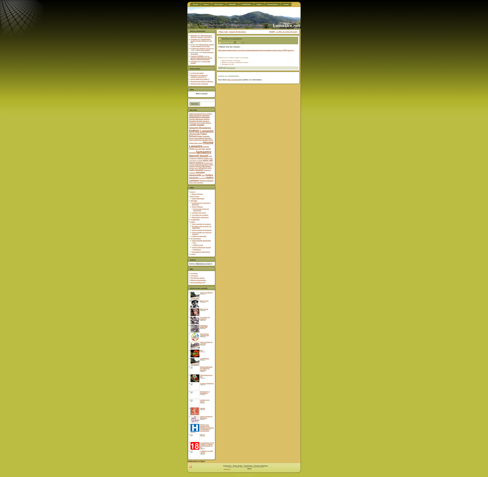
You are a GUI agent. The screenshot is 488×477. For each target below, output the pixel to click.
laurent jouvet (198, 155)
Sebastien (193, 35)
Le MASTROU (195, 219)
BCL (194, 243)
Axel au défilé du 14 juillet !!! (200, 79)
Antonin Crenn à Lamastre (199, 84)
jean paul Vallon (200, 149)
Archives (192, 264)
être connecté (232, 80)
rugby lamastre (196, 170)
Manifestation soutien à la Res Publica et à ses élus (201, 41)
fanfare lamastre (203, 136)
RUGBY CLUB (198, 245)
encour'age (194, 134)
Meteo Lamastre (202, 94)
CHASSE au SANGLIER (204, 326)
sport (203, 175)
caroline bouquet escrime (199, 120)
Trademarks (248, 465)
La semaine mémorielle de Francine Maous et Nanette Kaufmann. (201, 57)
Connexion (194, 275)
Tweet (249, 468)
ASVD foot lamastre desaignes (199, 115)
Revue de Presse (197, 194)
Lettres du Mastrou (206, 292)
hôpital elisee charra (196, 143)
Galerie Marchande (198, 198)
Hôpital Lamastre (201, 144)
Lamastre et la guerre (199, 213)
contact (193, 254)
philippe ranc (193, 168)
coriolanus (194, 39)
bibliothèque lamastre (199, 117)
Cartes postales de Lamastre (201, 224)
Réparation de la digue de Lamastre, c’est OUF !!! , (201, 36)
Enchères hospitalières (232, 39)
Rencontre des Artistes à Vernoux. (201, 81)
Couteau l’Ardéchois (207, 383)
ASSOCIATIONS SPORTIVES (201, 240)
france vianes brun (195, 140)
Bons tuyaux (194, 196)
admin (243, 42)
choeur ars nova (194, 123)
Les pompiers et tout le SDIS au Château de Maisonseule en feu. (207, 445)
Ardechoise (197, 249)
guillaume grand (207, 140)
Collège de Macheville (199, 236)
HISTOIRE (193, 201)
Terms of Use (237, 465)
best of (192, 192)
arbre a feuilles (207, 114)
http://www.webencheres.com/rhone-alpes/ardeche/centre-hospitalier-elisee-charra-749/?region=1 (256, 50)
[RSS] (190, 467)
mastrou (199, 163)
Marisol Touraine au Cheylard (231, 60)
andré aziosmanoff (195, 114)
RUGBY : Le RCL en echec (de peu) (283, 32)
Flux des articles (197, 278)
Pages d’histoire (197, 207)
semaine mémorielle (197, 173)
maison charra (202, 158)
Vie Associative (195, 238)
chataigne (206, 121)
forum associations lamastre (200, 138)
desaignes (205, 127)
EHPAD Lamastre (201, 131)
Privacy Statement (261, 465)
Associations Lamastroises (201, 252)
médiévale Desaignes (202, 164)
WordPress (248, 475)
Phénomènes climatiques (200, 217)
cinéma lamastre (205, 123)
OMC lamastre (206, 166)
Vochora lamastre (206, 181)
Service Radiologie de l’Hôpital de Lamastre (206, 368)
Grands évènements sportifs (201, 247)
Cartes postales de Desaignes (202, 230)
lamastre (203, 152)
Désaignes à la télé (228, 64)
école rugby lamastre (196, 182)
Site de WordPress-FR (197, 282)
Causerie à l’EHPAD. (197, 56)
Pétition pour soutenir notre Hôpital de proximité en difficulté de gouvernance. (207, 428)
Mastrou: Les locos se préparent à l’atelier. (235, 62)
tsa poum (202, 178)
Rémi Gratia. (204, 309)
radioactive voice (205, 168)
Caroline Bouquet (196, 119)
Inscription (194, 273)
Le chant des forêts (196, 73)
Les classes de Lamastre (200, 215)
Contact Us (227, 465)
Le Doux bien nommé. (202, 50)
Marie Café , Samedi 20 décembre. (232, 32)
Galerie (192, 222)
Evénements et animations (205, 392)
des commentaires (198, 280)
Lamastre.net (286, 25)
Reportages (231, 68)
